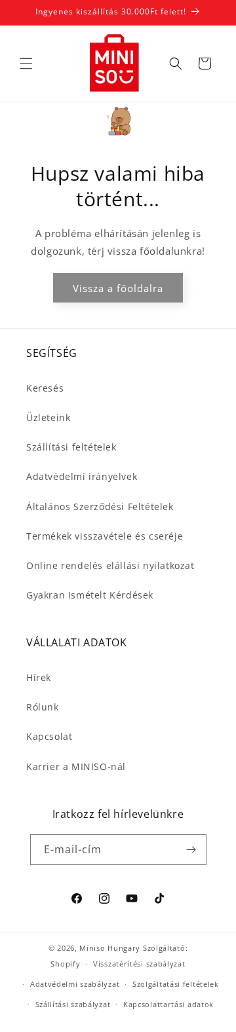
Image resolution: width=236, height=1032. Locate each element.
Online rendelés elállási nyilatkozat (110, 565)
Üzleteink (48, 417)
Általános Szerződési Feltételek (100, 506)
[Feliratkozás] (191, 849)
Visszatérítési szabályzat (139, 963)
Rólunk (42, 707)
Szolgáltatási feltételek (175, 984)
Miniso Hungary (109, 948)
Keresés (45, 388)
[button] (26, 63)
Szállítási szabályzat (73, 1004)
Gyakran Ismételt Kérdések (89, 595)
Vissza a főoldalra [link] (118, 288)
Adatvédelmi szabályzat (74, 984)
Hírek (38, 677)
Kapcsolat (49, 736)
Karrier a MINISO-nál (76, 766)
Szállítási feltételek (71, 447)
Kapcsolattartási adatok (168, 1004)
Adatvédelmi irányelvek (81, 476)
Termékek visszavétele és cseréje (104, 536)
